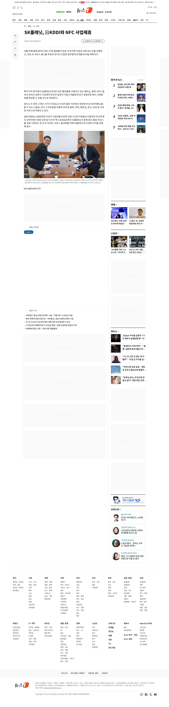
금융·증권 (128, 578)
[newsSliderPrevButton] (138, 80)
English (100, 12)
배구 (93, 639)
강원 (77, 593)
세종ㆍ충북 (80, 596)
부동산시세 (16, 636)
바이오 (47, 623)
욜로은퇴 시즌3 (126, 514)
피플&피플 (64, 608)
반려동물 (63, 656)
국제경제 (63, 599)
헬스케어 (47, 633)
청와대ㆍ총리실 (18, 582)
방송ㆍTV (79, 630)
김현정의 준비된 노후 (128, 527)
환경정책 (47, 599)
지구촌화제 (64, 610)
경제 (46, 578)
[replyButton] (15, 42)
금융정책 (127, 585)
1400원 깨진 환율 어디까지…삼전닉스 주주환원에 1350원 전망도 (126, 129)
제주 (77, 616)
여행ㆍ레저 (64, 647)
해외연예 (79, 639)
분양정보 (16, 633)
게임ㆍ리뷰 (32, 642)
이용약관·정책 (93, 673)
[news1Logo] (22, 685)
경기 (77, 588)
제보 (155, 7)
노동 (30, 593)
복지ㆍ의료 (48, 627)
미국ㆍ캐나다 (64, 585)
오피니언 (115, 509)
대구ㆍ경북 (80, 608)
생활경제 (143, 599)
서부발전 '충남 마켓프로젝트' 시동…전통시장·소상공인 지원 (49, 315)
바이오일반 (48, 636)
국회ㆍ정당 (16, 585)
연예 (113, 204)
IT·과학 (32, 623)
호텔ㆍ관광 (143, 608)
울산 (77, 613)
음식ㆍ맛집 (64, 661)
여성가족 (32, 605)
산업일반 (143, 582)
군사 (109, 585)
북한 (109, 578)
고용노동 (47, 593)
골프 (93, 644)
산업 (141, 578)
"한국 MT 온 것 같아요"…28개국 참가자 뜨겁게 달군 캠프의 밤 (136, 2)
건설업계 (16, 639)
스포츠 (114, 233)
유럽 (61, 590)
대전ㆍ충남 (80, 599)
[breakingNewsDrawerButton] (18, 7)
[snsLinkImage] (141, 694)
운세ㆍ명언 (64, 650)
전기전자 (143, 588)
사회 (30, 578)
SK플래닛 (28, 232)
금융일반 (127, 582)
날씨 (30, 599)
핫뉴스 (114, 331)
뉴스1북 (142, 642)
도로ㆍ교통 (64, 653)
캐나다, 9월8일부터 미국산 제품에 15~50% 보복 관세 (90, 2)
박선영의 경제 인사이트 (129, 553)
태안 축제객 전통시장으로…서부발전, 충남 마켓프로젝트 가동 (50, 319)
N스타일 (79, 644)
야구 (93, 627)
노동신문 (108, 12)
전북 (77, 602)
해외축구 (95, 636)
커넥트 (150, 7)
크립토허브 (60, 12)
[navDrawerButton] (14, 7)
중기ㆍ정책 (143, 593)
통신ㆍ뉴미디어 (34, 630)
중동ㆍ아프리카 (65, 593)
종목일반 (95, 647)
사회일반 (32, 608)
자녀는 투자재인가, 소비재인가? (132, 518)
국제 (62, 578)
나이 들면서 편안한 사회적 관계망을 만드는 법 (132, 531)
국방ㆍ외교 (96, 582)
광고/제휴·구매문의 (77, 673)
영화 (77, 633)
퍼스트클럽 (143, 644)
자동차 (142, 590)
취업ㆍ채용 (143, 610)
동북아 (62, 582)
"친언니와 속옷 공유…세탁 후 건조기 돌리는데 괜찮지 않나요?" (134, 370)
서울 (77, 585)
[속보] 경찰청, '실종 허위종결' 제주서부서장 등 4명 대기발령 (127, 119)
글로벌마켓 (127, 630)
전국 (78, 578)
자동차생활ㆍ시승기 (67, 659)
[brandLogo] (84, 10)
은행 (125, 588)
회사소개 (64, 673)
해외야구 (95, 630)
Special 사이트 (146, 623)
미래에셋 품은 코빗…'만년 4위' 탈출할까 (41, 328)
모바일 (31, 633)
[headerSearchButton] (21, 7)
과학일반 (32, 644)
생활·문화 (64, 623)
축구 (93, 633)
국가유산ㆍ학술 (65, 636)
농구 (93, 642)
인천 (77, 590)
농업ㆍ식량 (48, 596)
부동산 (15, 623)
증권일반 (127, 593)
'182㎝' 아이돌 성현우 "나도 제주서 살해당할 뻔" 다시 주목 (134, 338)
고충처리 (105, 673)
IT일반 (31, 636)
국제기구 (63, 605)
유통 (141, 596)
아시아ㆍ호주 (64, 588)
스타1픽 (142, 633)
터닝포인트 (143, 639)
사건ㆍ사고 (32, 582)
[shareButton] (15, 35)
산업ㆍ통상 (48, 588)
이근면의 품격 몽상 (127, 540)
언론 (61, 642)
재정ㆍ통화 (48, 585)
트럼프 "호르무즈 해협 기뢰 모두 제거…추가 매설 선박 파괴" (43, 2)
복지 (30, 590)
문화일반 (63, 639)
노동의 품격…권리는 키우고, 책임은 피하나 (131, 544)
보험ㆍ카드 (127, 590)
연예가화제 (80, 627)
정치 (14, 578)
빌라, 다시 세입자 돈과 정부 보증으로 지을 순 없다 (132, 557)
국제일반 (63, 613)
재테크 (126, 599)
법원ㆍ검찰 (32, 585)
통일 (93, 585)
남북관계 (111, 596)
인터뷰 (78, 642)
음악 (77, 636)
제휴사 (126, 623)
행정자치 (79, 582)
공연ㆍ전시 (64, 627)
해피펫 (68, 12)
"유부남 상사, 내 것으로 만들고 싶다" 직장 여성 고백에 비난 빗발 (134, 380)
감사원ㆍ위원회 (18, 588)
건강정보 (63, 644)
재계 (141, 585)
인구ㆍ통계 (48, 590)
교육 (30, 588)
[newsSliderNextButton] (143, 80)
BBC (125, 627)
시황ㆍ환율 (127, 596)
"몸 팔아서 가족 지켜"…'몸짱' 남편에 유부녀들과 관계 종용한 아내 (134, 349)
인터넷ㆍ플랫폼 (34, 627)
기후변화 (63, 602)
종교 (61, 633)
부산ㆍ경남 (80, 610)
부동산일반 (16, 627)
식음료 (142, 605)
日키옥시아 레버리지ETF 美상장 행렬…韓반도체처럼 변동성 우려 (51, 325)
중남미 (62, 596)
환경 (30, 596)
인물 (30, 602)
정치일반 (16, 590)
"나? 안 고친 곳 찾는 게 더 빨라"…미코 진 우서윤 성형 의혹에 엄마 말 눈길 (134, 359)
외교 (94, 578)
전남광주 (79, 605)
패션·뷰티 (143, 602)
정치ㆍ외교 (112, 582)
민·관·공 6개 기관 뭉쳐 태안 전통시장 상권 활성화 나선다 (48, 322)
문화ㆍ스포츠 (112, 593)
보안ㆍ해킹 (32, 639)
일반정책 (16, 630)
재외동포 (95, 588)
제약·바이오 (48, 630)
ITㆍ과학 (27, 26)
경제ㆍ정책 (48, 582)
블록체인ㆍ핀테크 (130, 602)
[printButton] (15, 54)
